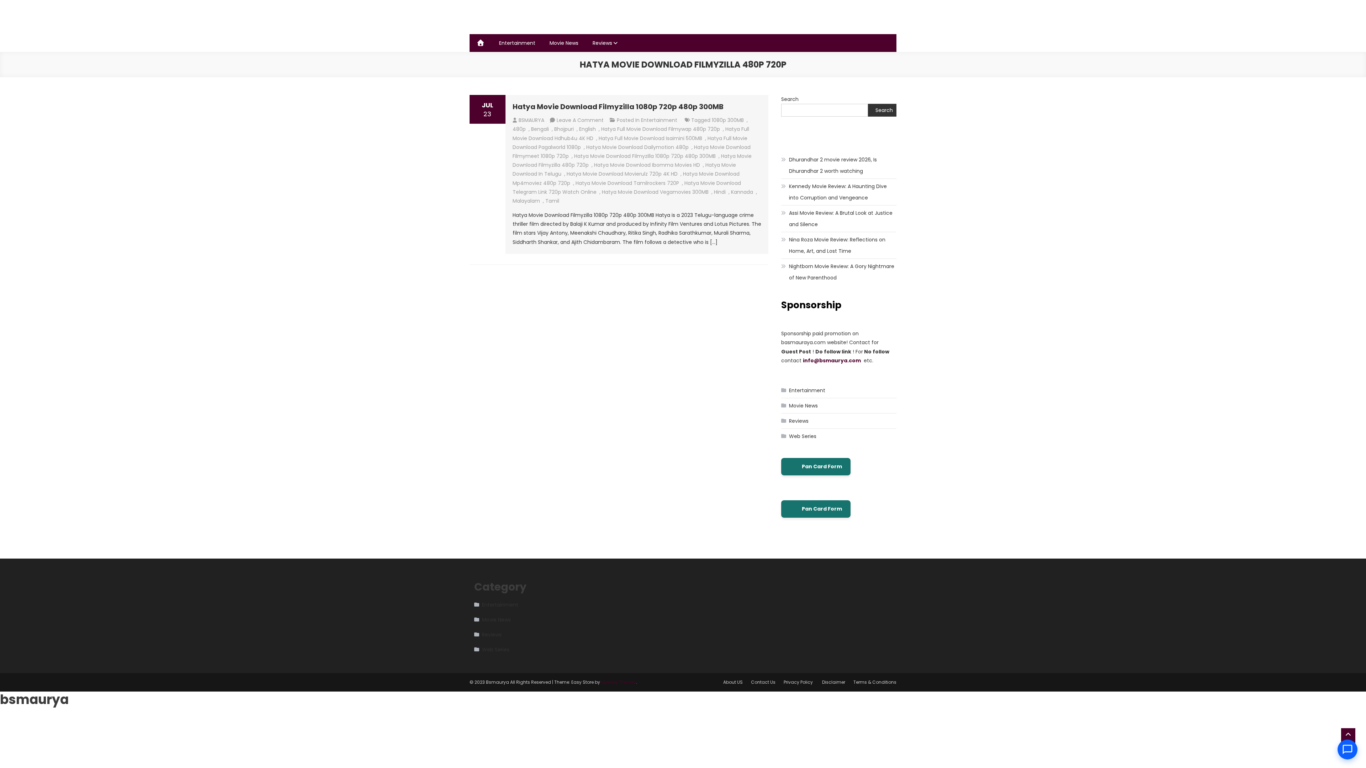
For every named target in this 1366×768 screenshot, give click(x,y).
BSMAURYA (531, 120)
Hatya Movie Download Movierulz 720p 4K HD (622, 173)
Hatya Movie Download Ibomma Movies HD (647, 165)
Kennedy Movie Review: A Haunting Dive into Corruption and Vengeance (838, 192)
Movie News (564, 43)
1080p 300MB (728, 120)
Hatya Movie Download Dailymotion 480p (637, 147)
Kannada (742, 192)
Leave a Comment (580, 120)
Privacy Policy (799, 682)
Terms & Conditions (874, 682)
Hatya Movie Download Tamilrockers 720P (627, 183)
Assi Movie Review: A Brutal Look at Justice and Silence (841, 218)
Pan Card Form (822, 466)
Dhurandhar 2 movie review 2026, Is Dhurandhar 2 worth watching (833, 165)
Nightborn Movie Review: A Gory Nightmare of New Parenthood (841, 272)
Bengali (540, 129)
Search (790, 99)
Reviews (602, 43)
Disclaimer (833, 682)
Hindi (720, 192)
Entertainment (517, 43)
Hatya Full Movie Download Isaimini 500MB (650, 138)
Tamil (552, 200)
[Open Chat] (1347, 749)
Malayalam (526, 200)
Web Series (802, 436)
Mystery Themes (618, 682)
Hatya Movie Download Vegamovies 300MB (655, 192)
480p (519, 129)
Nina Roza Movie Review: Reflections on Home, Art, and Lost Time (837, 245)
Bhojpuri (564, 129)
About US (733, 682)
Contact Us (763, 682)
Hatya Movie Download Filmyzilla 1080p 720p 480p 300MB (618, 107)
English (587, 129)
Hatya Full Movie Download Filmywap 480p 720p (660, 129)
